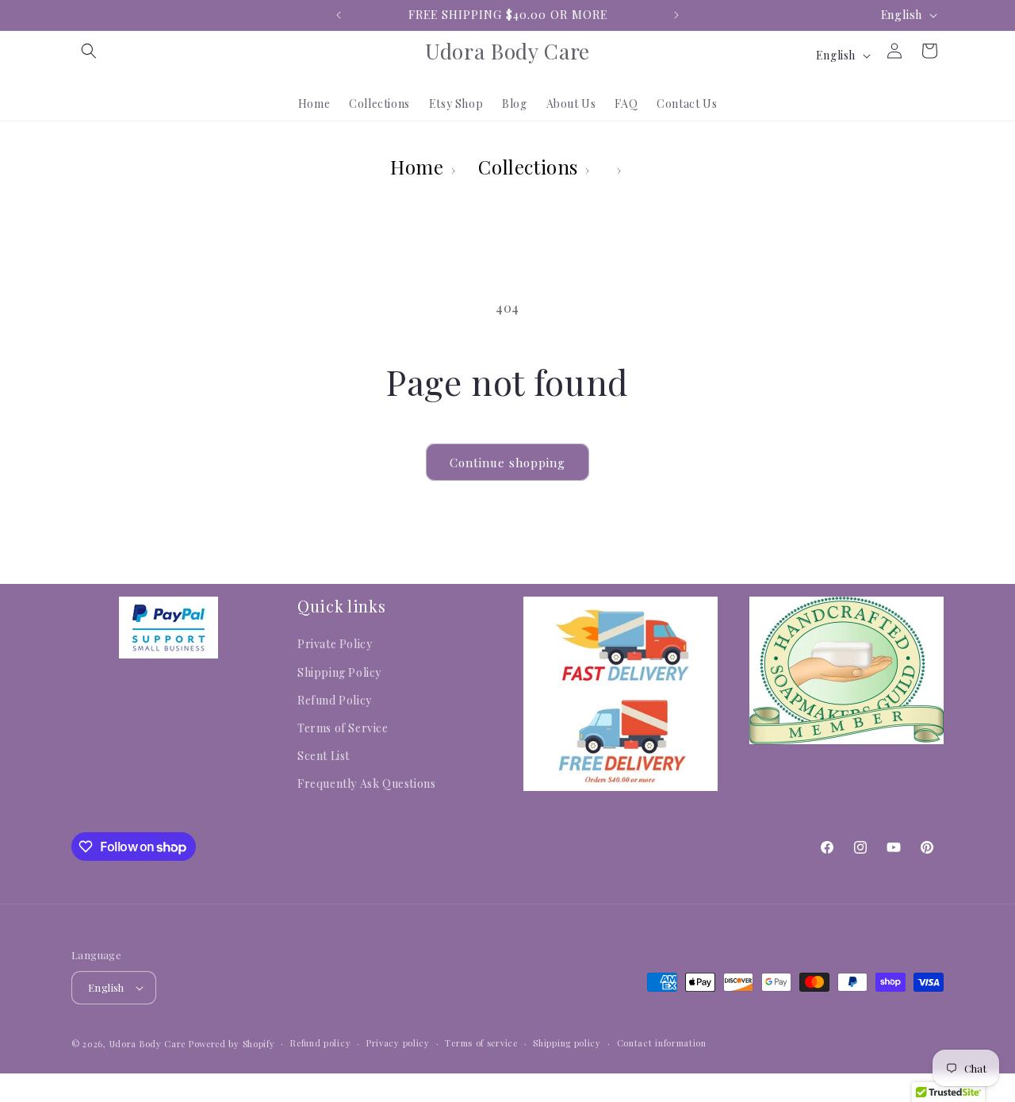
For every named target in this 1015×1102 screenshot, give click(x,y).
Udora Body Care (147, 1044)
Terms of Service (343, 727)
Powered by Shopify (232, 1044)
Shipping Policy (339, 672)
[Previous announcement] (338, 15)
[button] (88, 50)
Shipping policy (567, 1043)
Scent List (323, 755)
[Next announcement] (676, 15)
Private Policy (334, 643)
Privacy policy (398, 1043)
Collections (528, 166)
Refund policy (320, 1043)
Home (416, 166)
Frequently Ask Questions (366, 783)
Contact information (662, 1043)
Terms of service (481, 1043)
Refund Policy (334, 700)
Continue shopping (507, 462)
